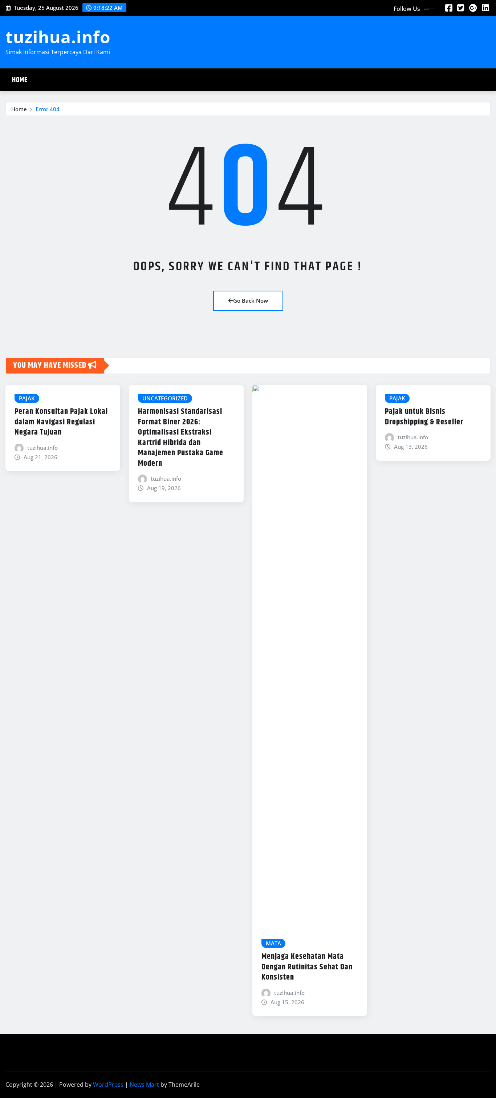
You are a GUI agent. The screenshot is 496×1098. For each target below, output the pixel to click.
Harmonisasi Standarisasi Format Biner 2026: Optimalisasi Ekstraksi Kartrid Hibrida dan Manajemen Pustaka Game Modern (180, 437)
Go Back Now (250, 300)
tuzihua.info (57, 36)
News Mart (144, 1085)
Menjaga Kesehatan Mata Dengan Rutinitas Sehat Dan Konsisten (307, 967)
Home (20, 80)
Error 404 (48, 109)
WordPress (108, 1085)
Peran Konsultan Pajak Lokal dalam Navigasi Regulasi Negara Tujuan (61, 422)
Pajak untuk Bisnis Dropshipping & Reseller (424, 416)
